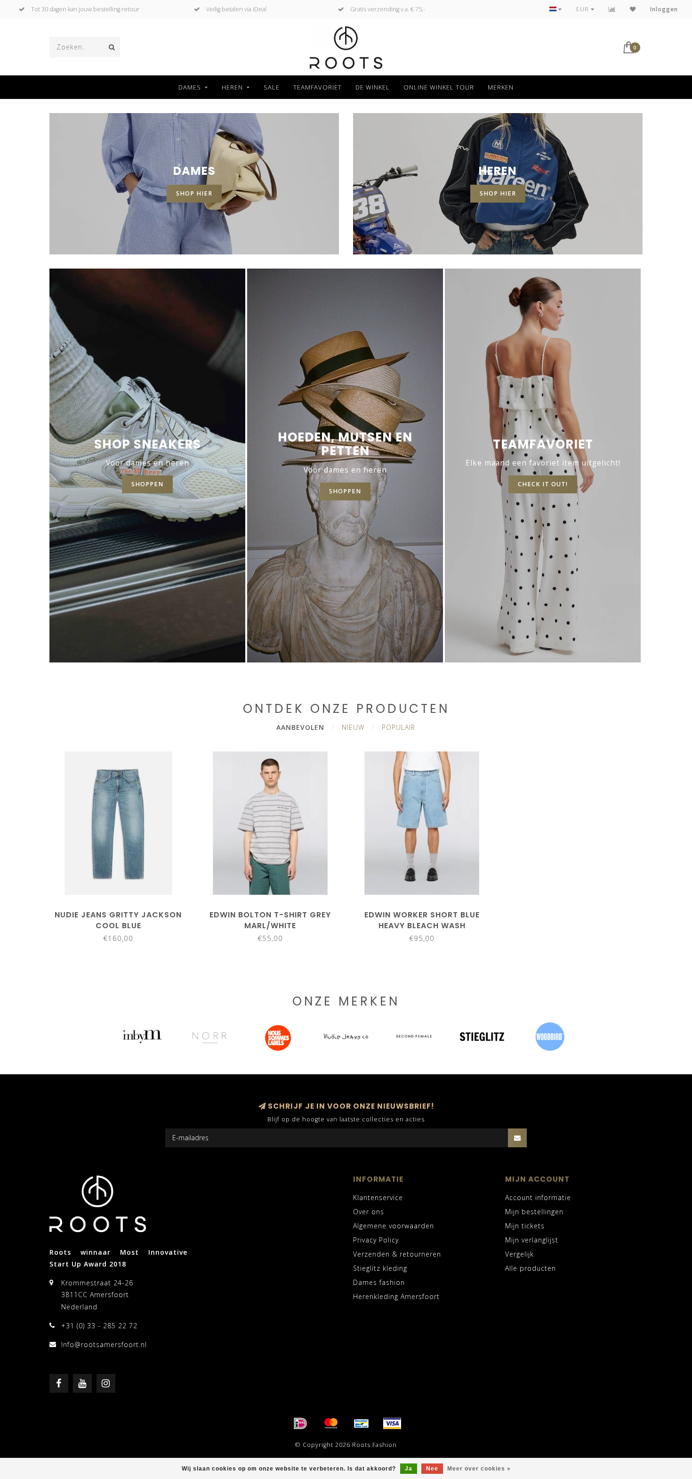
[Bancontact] (361, 1423)
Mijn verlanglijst (531, 1239)
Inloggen (664, 9)
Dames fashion (379, 1282)
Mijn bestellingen (534, 1211)
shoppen (147, 484)
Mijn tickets (525, 1225)
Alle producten (530, 1268)
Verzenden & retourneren (397, 1254)
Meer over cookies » (479, 1468)
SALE (272, 87)
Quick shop (123, 911)
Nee (432, 1468)
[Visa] (392, 1423)
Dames (189, 87)
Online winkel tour (438, 87)
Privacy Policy (376, 1239)
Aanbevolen (300, 727)
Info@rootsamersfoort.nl (104, 1344)
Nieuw (353, 727)
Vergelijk (519, 1254)
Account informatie (538, 1197)
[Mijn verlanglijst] (633, 9)
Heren (232, 87)
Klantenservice (378, 1197)
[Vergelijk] (612, 9)
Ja (408, 1468)
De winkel (372, 87)
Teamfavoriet (317, 87)
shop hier (194, 193)
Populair (398, 727)
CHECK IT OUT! (543, 484)
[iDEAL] (300, 1423)
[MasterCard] (331, 1423)
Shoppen (345, 491)
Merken (501, 87)
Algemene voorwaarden (393, 1225)
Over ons (368, 1211)
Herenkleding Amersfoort (396, 1296)
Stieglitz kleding (380, 1268)
